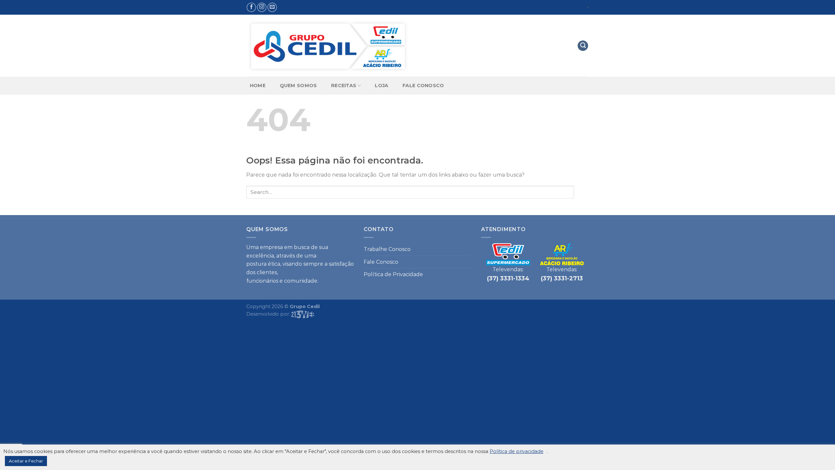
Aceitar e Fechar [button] (26, 460)
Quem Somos (298, 85)
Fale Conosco (423, 85)
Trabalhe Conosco (387, 249)
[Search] (583, 45)
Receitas (343, 85)
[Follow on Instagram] (261, 7)
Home (258, 85)
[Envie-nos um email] (272, 7)
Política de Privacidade (393, 274)
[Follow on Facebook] (251, 7)
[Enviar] (581, 192)
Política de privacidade (516, 451)
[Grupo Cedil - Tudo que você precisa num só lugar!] (327, 46)
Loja (381, 85)
